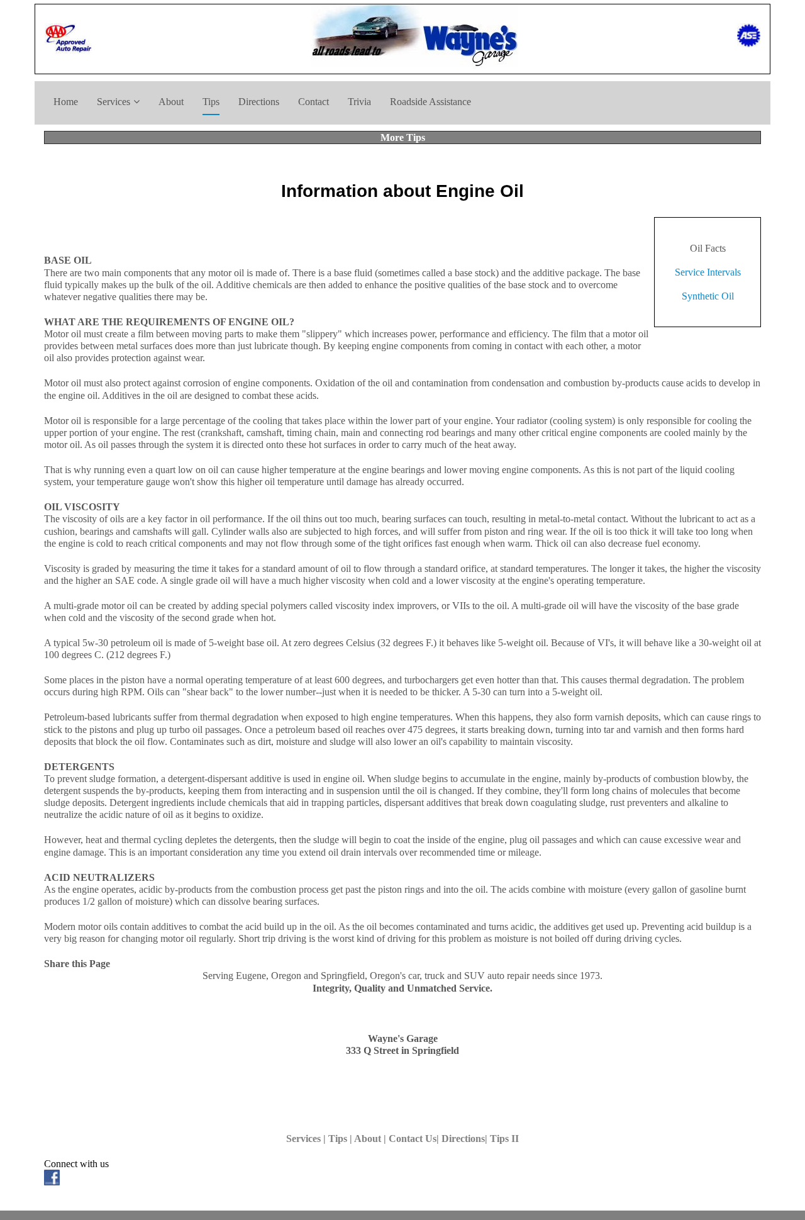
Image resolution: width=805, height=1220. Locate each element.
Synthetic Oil (708, 296)
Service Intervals (708, 272)
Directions (258, 101)
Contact (313, 101)
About (171, 101)
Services (113, 101)
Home (65, 101)
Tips (211, 101)
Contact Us (412, 1138)
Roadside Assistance (430, 101)
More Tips (402, 137)
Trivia (359, 101)
